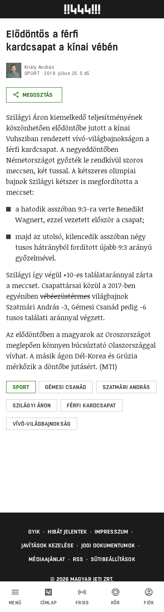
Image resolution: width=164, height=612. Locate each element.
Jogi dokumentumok (108, 545)
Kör (115, 602)
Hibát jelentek (67, 532)
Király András (39, 67)
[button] (21, 387)
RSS (78, 559)
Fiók (149, 602)
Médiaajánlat (47, 559)
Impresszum (111, 532)
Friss (82, 602)
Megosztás (38, 95)
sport (32, 73)
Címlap (48, 602)
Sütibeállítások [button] (113, 559)
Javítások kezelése (47, 545)
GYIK (34, 532)
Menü (15, 602)
